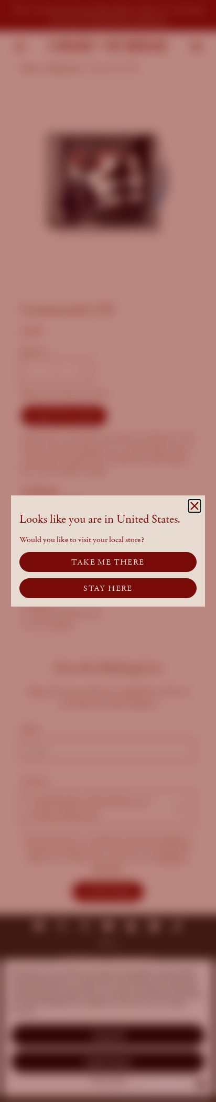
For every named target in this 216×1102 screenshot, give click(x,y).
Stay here (108, 588)
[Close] (194, 506)
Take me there (107, 562)
